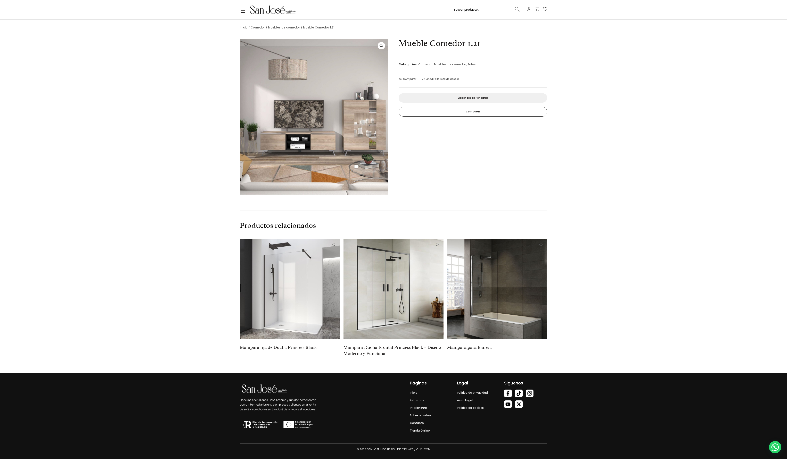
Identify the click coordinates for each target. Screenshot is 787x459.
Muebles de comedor (284, 27)
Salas (471, 64)
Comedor (258, 27)
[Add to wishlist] (246, 45)
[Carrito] (537, 9)
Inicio (244, 27)
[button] (381, 45)
